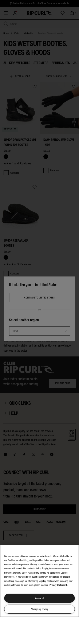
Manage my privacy (39, 609)
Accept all (39, 598)
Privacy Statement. (59, 585)
